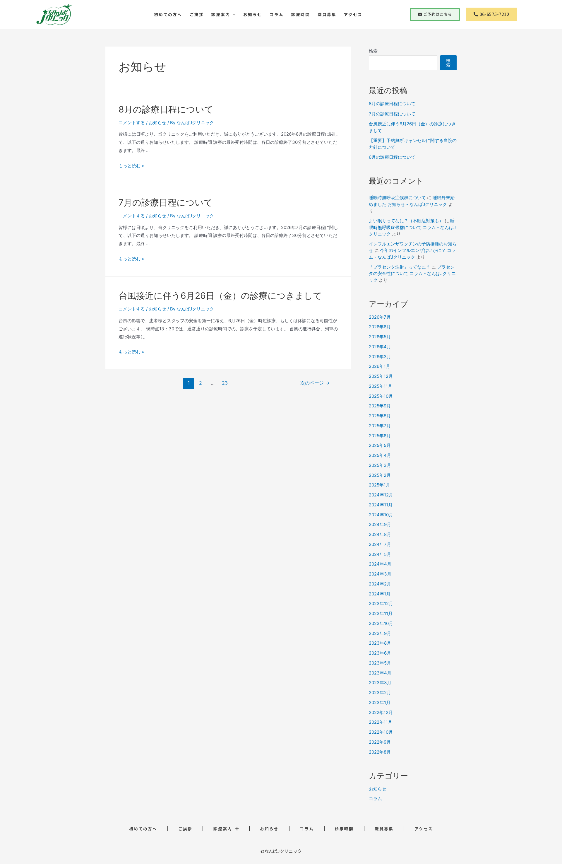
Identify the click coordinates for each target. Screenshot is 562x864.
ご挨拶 (197, 14)
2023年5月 (380, 663)
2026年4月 (380, 346)
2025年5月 (380, 445)
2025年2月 (380, 475)
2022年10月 (381, 732)
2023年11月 (381, 613)
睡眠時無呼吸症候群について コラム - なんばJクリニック (412, 227)
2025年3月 (380, 465)
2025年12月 (381, 376)
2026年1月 (379, 366)
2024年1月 (379, 594)
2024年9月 (380, 524)
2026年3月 (380, 356)
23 (225, 383)
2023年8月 (380, 643)
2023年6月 (380, 653)
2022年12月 (381, 712)
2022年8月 (380, 752)
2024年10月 (381, 515)
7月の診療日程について (166, 202)
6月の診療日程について (392, 157)
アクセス (353, 14)
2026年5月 (380, 336)
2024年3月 (380, 574)
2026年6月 (380, 326)
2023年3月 (380, 682)
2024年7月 (380, 544)
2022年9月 (380, 742)
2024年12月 (381, 495)
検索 (373, 51)
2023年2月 (380, 692)
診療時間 (300, 14)
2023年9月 (380, 633)
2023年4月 (380, 673)
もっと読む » (131, 165)
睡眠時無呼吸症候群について (397, 197)
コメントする (132, 122)
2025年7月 (380, 425)
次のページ (315, 383)
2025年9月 (380, 406)
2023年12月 (381, 603)
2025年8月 (380, 416)
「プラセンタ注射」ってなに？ (399, 267)
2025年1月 (379, 485)
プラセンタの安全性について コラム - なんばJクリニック (412, 273)
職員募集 (327, 14)
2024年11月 (381, 505)
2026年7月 (380, 317)
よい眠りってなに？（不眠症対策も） (406, 220)
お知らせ (252, 14)
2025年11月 (380, 386)
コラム (277, 14)
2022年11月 (380, 722)
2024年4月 (380, 564)
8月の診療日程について (166, 109)
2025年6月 (380, 435)
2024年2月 (380, 584)
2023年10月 (381, 623)
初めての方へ (168, 14)
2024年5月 (380, 554)
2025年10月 (381, 396)
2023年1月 (379, 702)
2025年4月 (380, 455)
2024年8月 (380, 534)
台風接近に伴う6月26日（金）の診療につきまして (220, 295)
